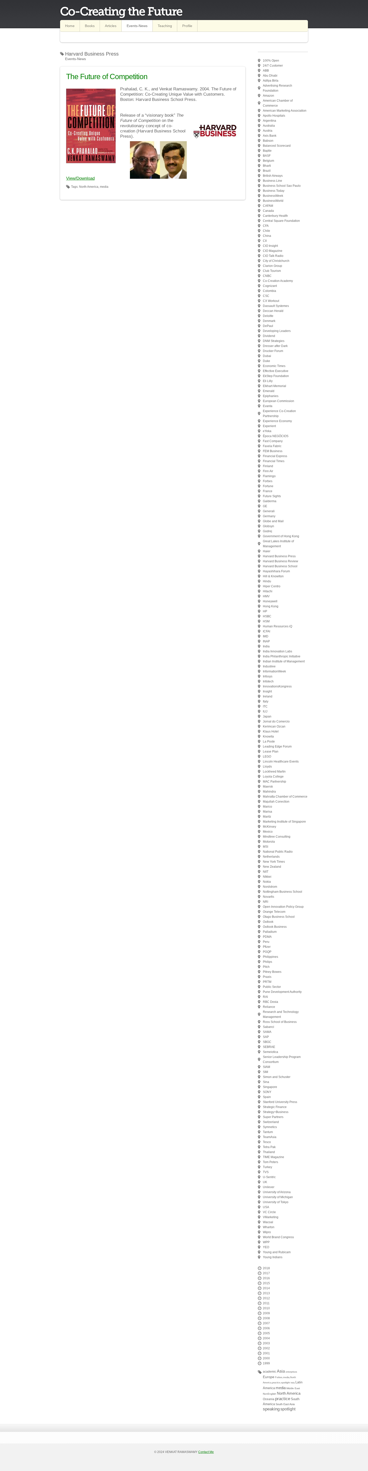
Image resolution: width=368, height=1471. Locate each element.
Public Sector (272, 987)
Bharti (267, 165)
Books (90, 26)
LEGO (267, 756)
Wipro (267, 1232)
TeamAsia (269, 1137)
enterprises (291, 1372)
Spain (267, 1097)
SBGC (267, 1042)
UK (265, 1182)
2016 (266, 1278)
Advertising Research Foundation (277, 88)
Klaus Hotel (271, 731)
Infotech (268, 681)
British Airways (273, 175)
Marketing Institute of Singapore (284, 821)
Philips (267, 962)
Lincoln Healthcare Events (281, 761)
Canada (268, 211)
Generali (269, 511)
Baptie (267, 150)
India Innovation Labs (277, 651)
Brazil (267, 170)
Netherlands (271, 856)
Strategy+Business (275, 1112)
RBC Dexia (270, 1002)
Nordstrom (270, 886)
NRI (265, 901)
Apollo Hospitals (274, 115)
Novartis (268, 896)
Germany (269, 516)
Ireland (267, 696)
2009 (266, 1313)
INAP (266, 641)
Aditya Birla (270, 80)
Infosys (267, 676)
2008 (266, 1318)
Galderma (269, 501)
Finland (268, 466)
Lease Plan (270, 751)
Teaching (165, 26)
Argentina (269, 120)
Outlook (268, 922)
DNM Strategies (273, 341)
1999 (266, 1363)
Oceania (268, 1399)
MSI (265, 846)
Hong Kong (270, 606)
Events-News (137, 26)
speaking (271, 1409)
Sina (266, 1082)
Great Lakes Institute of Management (278, 543)
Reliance (269, 1007)
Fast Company (273, 441)
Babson (268, 140)
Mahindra (269, 791)
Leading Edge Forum (277, 746)
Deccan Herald (273, 311)
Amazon (268, 95)
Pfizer (267, 947)
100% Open (271, 60)
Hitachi (267, 591)
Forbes (267, 481)
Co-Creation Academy (278, 281)
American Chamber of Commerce (278, 103)
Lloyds (267, 766)
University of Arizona (277, 1192)
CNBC (267, 276)
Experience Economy (277, 421)
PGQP (267, 952)
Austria (267, 130)
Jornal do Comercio (276, 721)
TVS (266, 1172)
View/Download (80, 178)
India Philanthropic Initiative (281, 656)
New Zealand (272, 866)
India (266, 646)
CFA (266, 226)
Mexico (268, 831)
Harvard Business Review (280, 561)
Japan (267, 716)
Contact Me (206, 1452)
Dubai (267, 356)
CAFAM (268, 206)
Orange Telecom (274, 911)
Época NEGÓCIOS (275, 436)
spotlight (287, 1409)
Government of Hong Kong (281, 536)
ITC (265, 706)
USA (266, 1207)
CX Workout (271, 301)
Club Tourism (272, 271)
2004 (266, 1338)
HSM (266, 621)
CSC (266, 296)
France (267, 491)
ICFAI (266, 631)
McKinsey (269, 826)
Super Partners (273, 1117)
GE (265, 506)
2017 (266, 1273)
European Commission (278, 401)
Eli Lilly (268, 381)
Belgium (268, 160)
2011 (266, 1303)
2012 (266, 1298)
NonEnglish (269, 1393)
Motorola (269, 841)
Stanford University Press (280, 1102)
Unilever (268, 1187)
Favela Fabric (272, 446)
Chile (266, 231)
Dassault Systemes (276, 306)
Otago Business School (279, 916)
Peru (266, 942)
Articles (110, 26)
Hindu (267, 581)
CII (265, 241)
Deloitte (268, 316)
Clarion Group (272, 266)
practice (282, 1398)
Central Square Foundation (281, 221)
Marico (267, 806)
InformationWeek (274, 671)
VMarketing (270, 1217)
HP (265, 611)
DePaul (268, 326)
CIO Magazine (272, 251)
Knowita (268, 736)
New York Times (274, 861)
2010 (266, 1308)
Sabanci (268, 1027)
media (281, 1388)
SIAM (266, 1067)
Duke (266, 361)
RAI (265, 997)
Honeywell (270, 601)
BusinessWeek (273, 196)
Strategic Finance (275, 1107)
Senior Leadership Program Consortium (282, 1059)
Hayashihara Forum (276, 571)
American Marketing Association (284, 110)
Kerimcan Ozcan (274, 726)
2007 (266, 1323)
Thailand (269, 1152)
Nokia (267, 881)
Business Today (273, 191)
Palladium (270, 932)
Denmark (269, 321)
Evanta (267, 406)
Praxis (267, 977)
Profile (187, 26)
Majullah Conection (276, 801)
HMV (266, 596)
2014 (266, 1288)
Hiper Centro (271, 586)
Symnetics (270, 1127)
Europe (268, 1377)
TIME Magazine (273, 1157)
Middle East (293, 1388)
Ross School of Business (280, 1022)
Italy (265, 701)
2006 (266, 1328)
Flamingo (269, 476)
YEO (266, 1247)
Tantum (268, 1132)
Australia (269, 125)
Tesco (267, 1142)
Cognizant (270, 286)
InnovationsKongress (277, 686)
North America (288, 1393)
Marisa (267, 811)
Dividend (269, 336)
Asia (281, 1371)
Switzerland (271, 1122)
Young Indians (272, 1257)
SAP (266, 1037)
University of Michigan (278, 1197)
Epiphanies (270, 396)
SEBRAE (269, 1047)
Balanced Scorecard (277, 145)
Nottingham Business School (282, 891)
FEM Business (272, 451)
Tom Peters (270, 1162)
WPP (266, 1242)
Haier (266, 551)
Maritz (267, 816)
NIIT (265, 871)
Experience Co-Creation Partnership (279, 413)
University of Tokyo (275, 1202)
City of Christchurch (276, 261)
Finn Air (268, 471)
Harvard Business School (280, 566)
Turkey (267, 1167)
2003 (266, 1343)
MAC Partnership (274, 781)
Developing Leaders (277, 331)
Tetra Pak (269, 1147)
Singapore (270, 1087)
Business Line (272, 180)
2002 (266, 1348)
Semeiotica (270, 1052)
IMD (265, 636)
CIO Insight (270, 246)
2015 (266, 1283)
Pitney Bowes (272, 972)
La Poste (269, 741)
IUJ (265, 711)
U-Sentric (269, 1177)
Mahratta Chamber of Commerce (285, 796)
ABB (266, 70)
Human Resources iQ (277, 626)
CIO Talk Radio (273, 256)
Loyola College (273, 776)
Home (70, 26)
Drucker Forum (273, 351)
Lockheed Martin (274, 771)
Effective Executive (275, 371)
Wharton (268, 1227)
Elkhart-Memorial (274, 386)
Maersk (268, 786)
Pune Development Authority (282, 992)
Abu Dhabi (270, 75)
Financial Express (275, 456)
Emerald (268, 391)
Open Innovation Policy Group (283, 906)
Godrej (267, 531)
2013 (266, 1293)
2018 (266, 1268)
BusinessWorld (273, 201)
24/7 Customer (273, 65)
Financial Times (273, 461)
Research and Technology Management (281, 1014)
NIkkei (267, 876)
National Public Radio (278, 851)
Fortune (268, 486)
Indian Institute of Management (284, 661)
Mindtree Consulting (276, 836)
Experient (269, 426)
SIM (265, 1072)
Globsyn (268, 526)
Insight (267, 691)
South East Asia (285, 1404)
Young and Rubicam (277, 1252)
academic (269, 1371)
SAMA (267, 1032)
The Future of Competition (106, 76)
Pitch (266, 967)
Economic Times (274, 366)
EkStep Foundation (276, 376)
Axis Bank (269, 135)
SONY (267, 1092)
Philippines (270, 957)
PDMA (267, 937)
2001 (266, 1353)
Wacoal (268, 1222)
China (267, 236)
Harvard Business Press (279, 556)
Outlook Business (275, 927)
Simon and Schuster (276, 1077)
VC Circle (269, 1212)
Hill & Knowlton (273, 576)
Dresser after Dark (275, 346)
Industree (269, 666)
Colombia (269, 291)
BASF (267, 155)
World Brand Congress (278, 1237)
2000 (266, 1358)
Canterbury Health (275, 216)
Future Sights (272, 496)
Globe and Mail (273, 521)
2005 (266, 1333)
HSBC (267, 616)
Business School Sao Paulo (282, 186)
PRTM (267, 982)
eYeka (267, 431)
